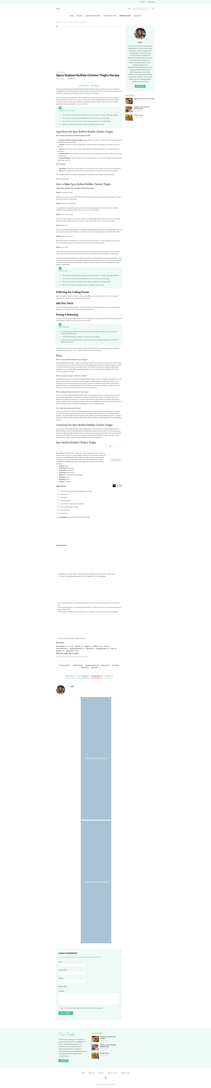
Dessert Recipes (109, 16)
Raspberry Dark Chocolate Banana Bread (142, 107)
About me (137, 16)
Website (61, 978)
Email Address (63, 970)
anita (72, 686)
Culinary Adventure (92, 665)
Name (60, 962)
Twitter (71, 677)
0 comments (71, 79)
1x (114, 486)
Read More (140, 86)
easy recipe (105, 665)
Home (72, 16)
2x (117, 486)
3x (120, 486)
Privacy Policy (151, 2)
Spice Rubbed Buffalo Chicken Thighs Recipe (87, 75)
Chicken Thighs (78, 665)
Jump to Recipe (84, 85)
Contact (142, 2)
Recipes (80, 16)
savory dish (84, 667)
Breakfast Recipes (93, 16)
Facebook (84, 677)
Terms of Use (125, 1073)
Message (61, 991)
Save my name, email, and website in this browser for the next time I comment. (81, 1008)
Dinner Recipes (125, 16)
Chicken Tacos (138, 115)
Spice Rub (94, 667)
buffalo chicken (64, 665)
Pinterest (97, 677)
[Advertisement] (89, 531)
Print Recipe (95, 85)
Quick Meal (115, 665)
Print (109, 677)
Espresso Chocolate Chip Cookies (144, 99)
